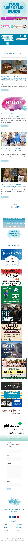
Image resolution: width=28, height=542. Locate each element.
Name (8, 448)
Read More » (5, 90)
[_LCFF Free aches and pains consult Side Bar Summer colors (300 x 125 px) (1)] (11, 394)
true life (25, 80)
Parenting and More (11, 78)
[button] (7, 43)
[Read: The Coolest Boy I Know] (14, 174)
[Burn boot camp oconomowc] (11, 313)
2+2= (8, 481)
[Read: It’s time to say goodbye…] (14, 139)
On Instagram (17, 78)
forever (25, 79)
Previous (14, 204)
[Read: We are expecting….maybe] (14, 67)
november (16, 80)
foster (3, 80)
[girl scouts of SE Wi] (14, 427)
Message (9, 463)
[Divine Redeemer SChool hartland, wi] (11, 294)
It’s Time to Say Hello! (10, 113)
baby (16, 79)
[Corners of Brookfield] (11, 257)
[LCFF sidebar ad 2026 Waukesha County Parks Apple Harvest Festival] (11, 277)
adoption (13, 79)
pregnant (21, 80)
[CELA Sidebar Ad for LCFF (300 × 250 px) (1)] (11, 349)
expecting (19, 79)
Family (22, 79)
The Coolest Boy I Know (11, 184)
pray (19, 80)
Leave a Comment (6, 115)
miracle (10, 80)
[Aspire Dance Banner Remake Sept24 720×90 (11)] (14, 26)
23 (15, 207)
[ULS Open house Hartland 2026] (14, 368)
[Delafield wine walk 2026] (11, 332)
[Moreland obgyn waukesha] (14, 18)
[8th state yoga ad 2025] (11, 386)
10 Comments (4, 78)
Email (8, 455)
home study (6, 80)
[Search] (26, 39)
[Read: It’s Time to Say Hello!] (14, 103)
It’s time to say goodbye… (12, 149)
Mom (13, 80)
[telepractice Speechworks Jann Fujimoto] (11, 403)
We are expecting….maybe (11, 77)
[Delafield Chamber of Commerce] (11, 411)
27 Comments (3, 186)
